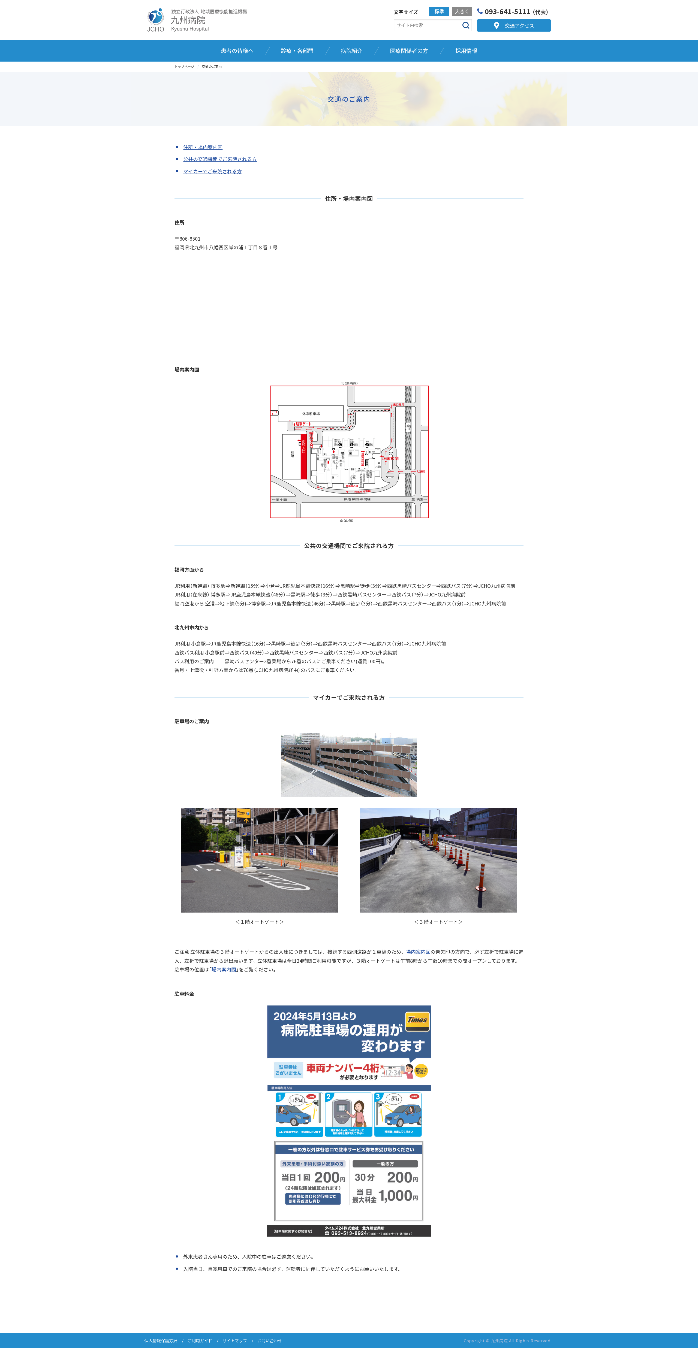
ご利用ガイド (200, 1340)
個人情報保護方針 (161, 1340)
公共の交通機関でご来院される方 (220, 158)
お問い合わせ (269, 1340)
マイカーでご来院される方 (212, 171)
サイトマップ (234, 1340)
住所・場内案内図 (202, 146)
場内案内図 (418, 951)
